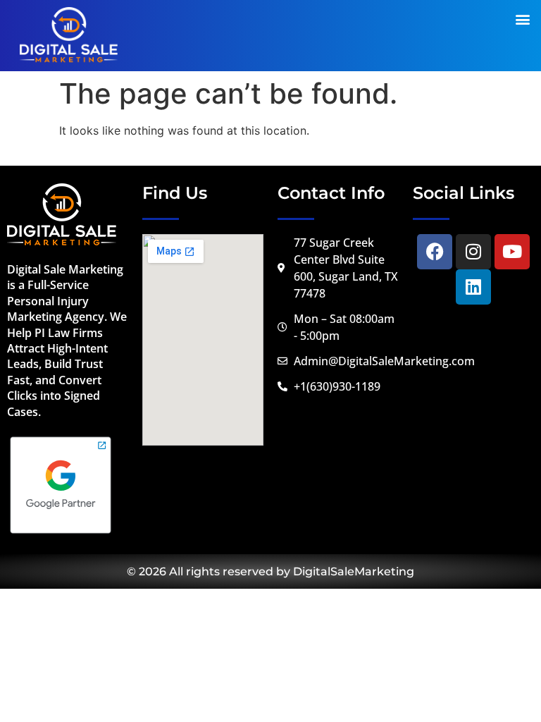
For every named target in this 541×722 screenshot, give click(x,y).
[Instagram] (473, 251)
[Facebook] (434, 251)
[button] (522, 18)
